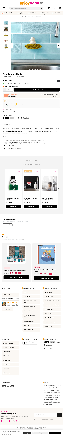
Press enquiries (28, 329)
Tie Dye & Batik (49, 309)
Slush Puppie (49, 296)
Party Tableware (49, 318)
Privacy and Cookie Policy (29, 316)
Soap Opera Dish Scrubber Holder (47, 198)
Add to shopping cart (37, 90)
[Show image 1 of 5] (30, 69)
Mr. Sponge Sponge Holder (12, 198)
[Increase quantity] (12, 90)
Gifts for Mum (7, 360)
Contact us (27, 296)
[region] (31, 46)
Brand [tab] (14, 124)
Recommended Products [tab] (31, 164)
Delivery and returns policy (30, 301)
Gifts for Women (8, 356)
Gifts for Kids (6, 364)
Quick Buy (13, 206)
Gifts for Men (6, 373)
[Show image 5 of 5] (40, 69)
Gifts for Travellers (8, 343)
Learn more (56, 96)
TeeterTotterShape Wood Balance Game (45, 270)
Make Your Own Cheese (52, 305)
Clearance (6, 237)
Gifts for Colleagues (8, 347)
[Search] (41, 8)
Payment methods (29, 306)
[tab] (6, 124)
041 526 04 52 (7, 295)
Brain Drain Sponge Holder (30, 198)
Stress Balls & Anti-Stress (52, 300)
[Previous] (12, 45)
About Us (26, 325)
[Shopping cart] (59, 8)
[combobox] (24, 8)
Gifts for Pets (7, 351)
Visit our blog (6, 309)
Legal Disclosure (29, 321)
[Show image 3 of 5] (35, 69)
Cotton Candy (49, 292)
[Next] (58, 45)
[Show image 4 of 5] (37, 69)
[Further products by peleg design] (58, 81)
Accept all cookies (55, 433)
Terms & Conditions (29, 311)
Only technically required (40, 433)
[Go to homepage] (31, 3)
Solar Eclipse (48, 326)
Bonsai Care (48, 313)
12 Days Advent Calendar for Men (15, 270)
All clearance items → (21, 239)
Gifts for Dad (6, 368)
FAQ (25, 292)
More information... (7, 434)
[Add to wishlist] (19, 172)
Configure (27, 433)
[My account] (54, 8)
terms (51, 419)
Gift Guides (5, 339)
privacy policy (45, 419)
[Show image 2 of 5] (32, 69)
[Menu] (4, 8)
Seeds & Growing (50, 322)
